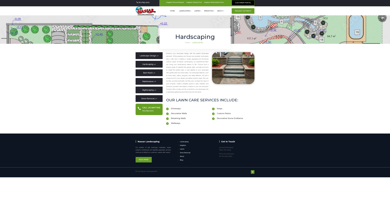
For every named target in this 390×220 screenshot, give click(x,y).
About (220, 11)
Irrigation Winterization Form (214, 2)
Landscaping (184, 11)
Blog (181, 160)
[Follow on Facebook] (252, 172)
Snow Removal (185, 152)
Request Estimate (243, 11)
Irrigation (208, 11)
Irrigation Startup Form (194, 2)
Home (172, 11)
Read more (143, 160)
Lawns (197, 11)
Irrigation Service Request (175, 2)
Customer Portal (243, 3)
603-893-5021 (144, 2)
